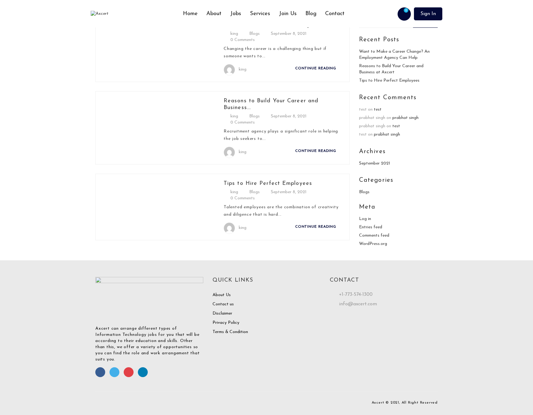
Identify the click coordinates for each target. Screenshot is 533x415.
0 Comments (242, 40)
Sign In (428, 13)
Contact (335, 14)
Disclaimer (222, 313)
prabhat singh (405, 118)
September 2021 (374, 163)
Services (260, 14)
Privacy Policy (226, 322)
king (234, 33)
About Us (222, 295)
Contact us (223, 304)
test (378, 109)
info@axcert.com (358, 304)
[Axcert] (135, 14)
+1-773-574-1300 (356, 294)
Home (190, 14)
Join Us (288, 14)
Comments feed (374, 235)
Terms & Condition (230, 332)
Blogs (254, 33)
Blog (310, 14)
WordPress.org (373, 244)
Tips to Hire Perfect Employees (268, 183)
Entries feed (370, 227)
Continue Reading (316, 68)
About (213, 14)
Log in (365, 219)
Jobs (235, 14)
